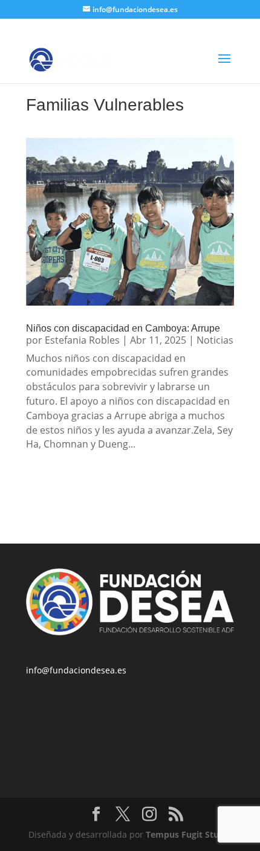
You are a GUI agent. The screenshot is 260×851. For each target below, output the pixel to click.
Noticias (215, 340)
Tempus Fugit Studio (189, 834)
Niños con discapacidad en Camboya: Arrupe (123, 328)
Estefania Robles (82, 340)
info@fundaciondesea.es (76, 670)
